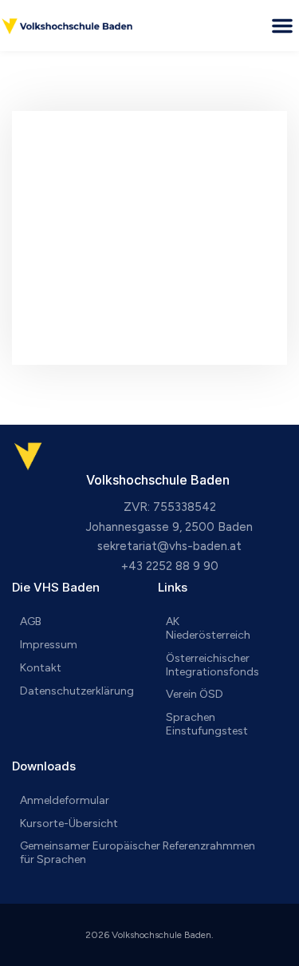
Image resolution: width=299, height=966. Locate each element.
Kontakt (40, 668)
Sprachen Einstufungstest (207, 724)
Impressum (48, 644)
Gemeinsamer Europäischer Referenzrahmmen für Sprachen (137, 852)
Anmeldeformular (64, 800)
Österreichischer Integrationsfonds (212, 665)
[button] (282, 25)
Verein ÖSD (194, 694)
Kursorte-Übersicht (69, 823)
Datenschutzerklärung (77, 691)
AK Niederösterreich (208, 628)
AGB (30, 621)
